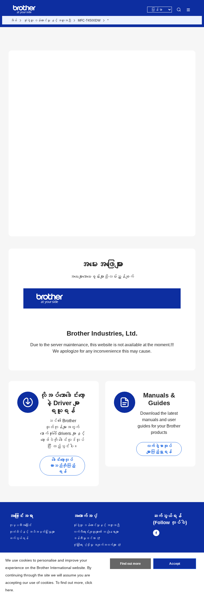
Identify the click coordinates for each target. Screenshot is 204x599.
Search (178, 9)
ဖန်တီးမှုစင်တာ (84, 538)
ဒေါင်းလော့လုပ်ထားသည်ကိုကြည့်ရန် (62, 465)
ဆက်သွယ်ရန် (18, 538)
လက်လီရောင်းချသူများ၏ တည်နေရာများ (96, 532)
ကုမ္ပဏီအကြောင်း (20, 525)
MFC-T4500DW (89, 20)
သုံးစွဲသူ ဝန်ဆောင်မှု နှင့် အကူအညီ (47, 20)
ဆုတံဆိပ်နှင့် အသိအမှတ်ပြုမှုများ (32, 532)
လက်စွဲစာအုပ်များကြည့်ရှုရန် (159, 449)
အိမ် (14, 20)
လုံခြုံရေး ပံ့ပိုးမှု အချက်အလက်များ (94, 545)
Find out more (130, 564)
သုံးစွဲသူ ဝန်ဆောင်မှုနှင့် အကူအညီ (96, 525)
